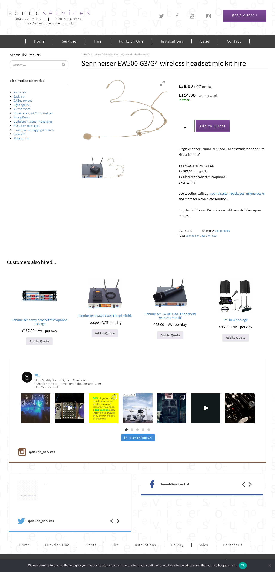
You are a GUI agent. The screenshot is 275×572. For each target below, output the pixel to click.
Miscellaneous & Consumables (33, 113)
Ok (243, 565)
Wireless (213, 236)
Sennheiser (192, 236)
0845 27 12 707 (28, 19)
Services (69, 41)
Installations (172, 41)
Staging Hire (21, 138)
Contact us (232, 545)
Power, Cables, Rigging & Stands (33, 130)
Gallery (177, 545)
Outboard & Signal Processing (32, 121)
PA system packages (26, 126)
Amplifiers (19, 92)
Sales (205, 41)
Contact (234, 41)
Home (39, 41)
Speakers (19, 134)
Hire (98, 41)
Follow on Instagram (140, 437)
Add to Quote (212, 126)
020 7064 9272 (69, 19)
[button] (108, 516)
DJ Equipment (22, 100)
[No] (269, 565)
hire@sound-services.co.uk (49, 23)
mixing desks (255, 193)
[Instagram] (46, 419)
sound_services (31, 397)
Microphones (21, 109)
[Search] (63, 65)
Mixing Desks (21, 117)
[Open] (35, 408)
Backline (18, 96)
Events (90, 545)
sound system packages (227, 193)
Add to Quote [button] (39, 341)
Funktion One (131, 41)
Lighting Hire (21, 105)
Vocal (203, 236)
